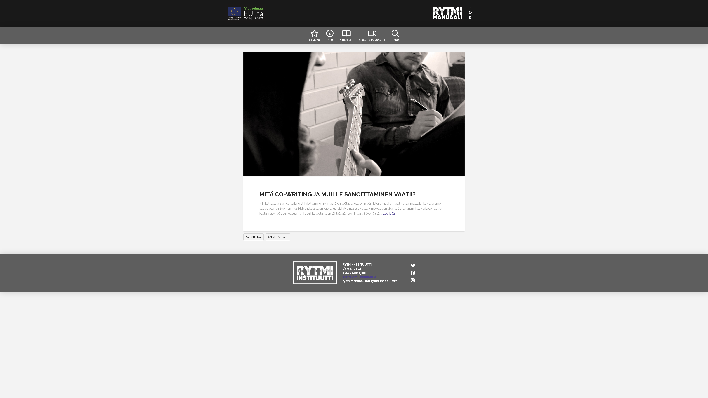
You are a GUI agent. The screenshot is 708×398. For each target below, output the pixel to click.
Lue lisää (389, 213)
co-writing (253, 236)
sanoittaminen (277, 236)
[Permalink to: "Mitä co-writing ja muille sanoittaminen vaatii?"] (354, 114)
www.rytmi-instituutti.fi (359, 277)
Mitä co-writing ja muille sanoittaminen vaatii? (337, 194)
